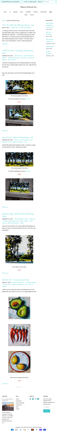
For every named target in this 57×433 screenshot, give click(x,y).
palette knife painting (25, 27)
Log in (26, 1)
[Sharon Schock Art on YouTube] (38, 399)
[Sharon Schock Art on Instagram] (35, 399)
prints (21, 11)
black (26, 219)
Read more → (5, 44)
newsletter (28, 11)
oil (9, 11)
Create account (33, 1)
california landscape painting (10, 221)
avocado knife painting (18, 282)
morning (4, 223)
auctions (35, 11)
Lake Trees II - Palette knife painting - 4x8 (17, 137)
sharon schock (11, 59)
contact (32, 14)
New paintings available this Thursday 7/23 (49, 25)
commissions (43, 11)
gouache (15, 11)
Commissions (19, 404)
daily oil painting (24, 140)
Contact (17, 408)
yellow (22, 223)
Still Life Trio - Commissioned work (15, 279)
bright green (32, 219)
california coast (18, 55)
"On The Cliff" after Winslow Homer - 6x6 (18, 25)
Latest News (4, 396)
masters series (14, 27)
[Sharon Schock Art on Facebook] (33, 399)
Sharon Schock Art (29, 7)
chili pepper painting (30, 282)
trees (25, 142)
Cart (41, 1)
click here (27, 99)
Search (17, 399)
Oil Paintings (18, 400)
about (26, 14)
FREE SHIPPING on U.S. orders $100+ (10, 1)
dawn (31, 221)
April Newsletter (50, 46)
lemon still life (7, 284)
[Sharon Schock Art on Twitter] (30, 399)
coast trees (23, 57)
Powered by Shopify (37, 427)
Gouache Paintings (20, 402)
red (25, 284)
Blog (3, 20)
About (17, 406)
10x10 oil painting (18, 219)
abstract (16, 140)
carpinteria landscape (13, 57)
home (5, 11)
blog (50, 11)
